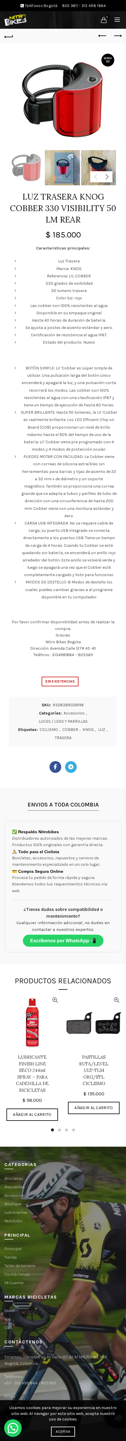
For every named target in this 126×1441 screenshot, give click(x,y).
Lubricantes (16, 1212)
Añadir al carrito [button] (32, 1114)
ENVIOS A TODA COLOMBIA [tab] (63, 804)
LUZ (101, 729)
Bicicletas (13, 1178)
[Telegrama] (71, 767)
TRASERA (63, 737)
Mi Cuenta (13, 1282)
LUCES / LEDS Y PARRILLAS (63, 721)
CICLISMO (49, 729)
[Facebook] (55, 767)
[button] (13, 1428)
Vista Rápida (55, 1000)
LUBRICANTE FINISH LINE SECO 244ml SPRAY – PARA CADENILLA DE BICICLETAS (32, 1073)
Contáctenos (17, 1274)
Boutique (12, 1203)
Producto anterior (102, 36)
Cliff (8, 1327)
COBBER (70, 729)
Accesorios (74, 713)
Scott (9, 1310)
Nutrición (13, 1220)
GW (7, 1319)
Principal (13, 1248)
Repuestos (14, 1186)
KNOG (88, 729)
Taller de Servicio (19, 1265)
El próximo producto (117, 36)
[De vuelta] (8, 36)
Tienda (10, 1257)
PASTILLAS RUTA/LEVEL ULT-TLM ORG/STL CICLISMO (93, 1070)
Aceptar (63, 1432)
